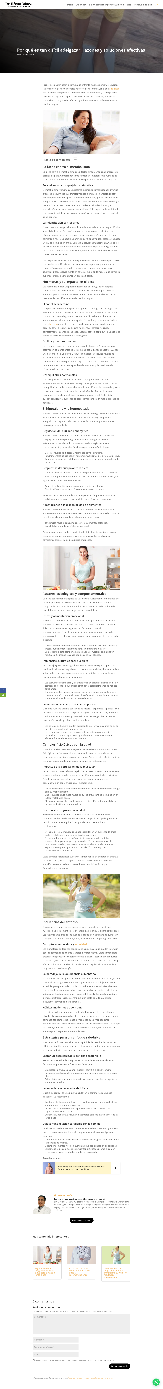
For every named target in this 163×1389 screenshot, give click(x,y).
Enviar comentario (119, 1366)
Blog (129, 4)
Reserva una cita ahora (81, 1220)
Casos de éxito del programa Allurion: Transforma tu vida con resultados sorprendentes (115, 1272)
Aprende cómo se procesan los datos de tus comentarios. (91, 1378)
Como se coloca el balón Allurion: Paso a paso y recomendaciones (80, 1271)
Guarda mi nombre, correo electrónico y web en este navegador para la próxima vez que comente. (74, 1360)
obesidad (81, 944)
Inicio (70, 4)
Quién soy (81, 4)
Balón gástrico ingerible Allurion (106, 4)
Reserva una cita (143, 4)
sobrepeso (52, 324)
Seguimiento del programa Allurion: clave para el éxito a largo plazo (45, 1271)
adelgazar (114, 88)
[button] (156, 1382)
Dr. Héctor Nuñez (27, 55)
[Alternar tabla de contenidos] (74, 159)
